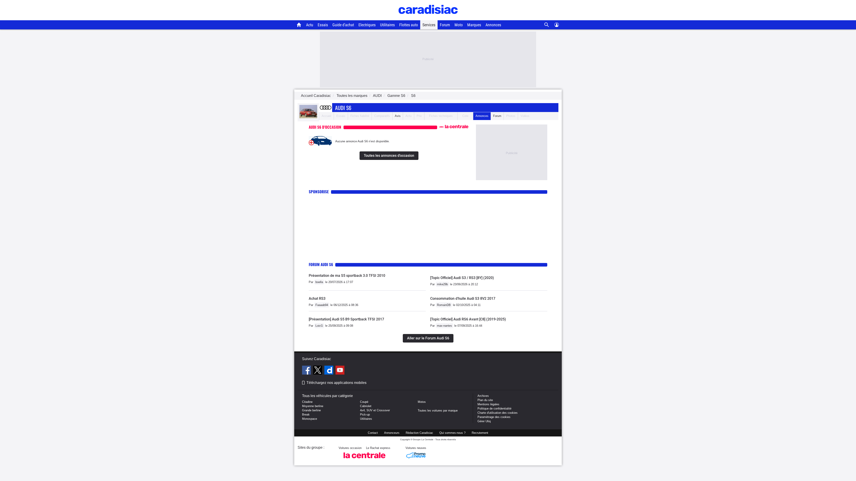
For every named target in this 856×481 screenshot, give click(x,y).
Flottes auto (408, 24)
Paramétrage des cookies (493, 417)
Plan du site (485, 400)
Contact (373, 432)
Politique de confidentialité (494, 408)
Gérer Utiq (484, 421)
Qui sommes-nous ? (452, 432)
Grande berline (311, 410)
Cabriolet (365, 406)
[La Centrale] (364, 459)
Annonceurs (391, 432)
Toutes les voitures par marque (438, 410)
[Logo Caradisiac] (428, 18)
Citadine (307, 402)
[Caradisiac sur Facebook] (307, 371)
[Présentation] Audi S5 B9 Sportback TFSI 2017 (346, 319)
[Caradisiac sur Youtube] (339, 371)
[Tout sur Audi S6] (308, 117)
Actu (309, 24)
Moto (459, 24)
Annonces (493, 24)
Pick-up (365, 414)
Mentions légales (488, 404)
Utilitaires (387, 24)
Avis (398, 116)
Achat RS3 (317, 298)
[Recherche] (547, 24)
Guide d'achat (343, 24)
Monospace (309, 418)
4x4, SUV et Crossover (375, 410)
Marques (474, 24)
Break (306, 414)
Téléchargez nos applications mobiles (336, 383)
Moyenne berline (312, 406)
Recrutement (480, 432)
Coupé (364, 402)
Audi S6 (343, 108)
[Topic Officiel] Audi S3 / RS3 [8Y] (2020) (462, 278)
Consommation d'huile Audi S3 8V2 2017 (462, 298)
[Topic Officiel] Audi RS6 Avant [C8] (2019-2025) (468, 319)
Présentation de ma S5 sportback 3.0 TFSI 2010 (347, 275)
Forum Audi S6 (321, 264)
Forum (445, 24)
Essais (323, 24)
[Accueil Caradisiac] (299, 24)
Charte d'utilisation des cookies (497, 412)
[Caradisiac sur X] (318, 371)
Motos (422, 402)
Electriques (367, 24)
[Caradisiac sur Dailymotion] (329, 371)
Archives (483, 395)
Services (428, 24)
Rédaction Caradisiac (419, 432)
